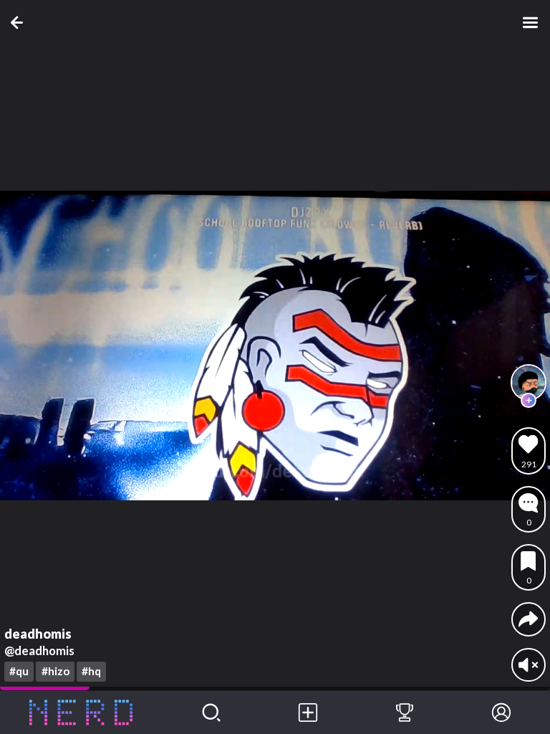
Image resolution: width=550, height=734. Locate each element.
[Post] (307, 712)
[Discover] (211, 712)
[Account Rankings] (404, 712)
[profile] (528, 382)
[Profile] (501, 712)
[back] (19, 22)
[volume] (528, 665)
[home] (81, 712)
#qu (19, 670)
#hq (91, 670)
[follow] (528, 401)
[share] (528, 619)
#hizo (55, 670)
